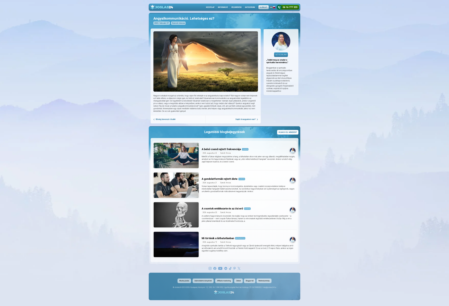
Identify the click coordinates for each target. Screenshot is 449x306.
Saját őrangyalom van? (245, 119)
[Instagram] (210, 268)
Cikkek (238, 281)
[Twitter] (239, 268)
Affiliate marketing (224, 281)
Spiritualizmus (240, 238)
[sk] (274, 7)
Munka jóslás (184, 281)
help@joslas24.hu (269, 287)
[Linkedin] (225, 268)
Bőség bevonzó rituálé (166, 119)
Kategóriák (250, 7)
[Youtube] (220, 268)
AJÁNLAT (263, 7)
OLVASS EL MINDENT (288, 132)
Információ (223, 7)
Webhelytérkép (264, 281)
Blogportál (249, 281)
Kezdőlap (210, 7)
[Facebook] (214, 268)
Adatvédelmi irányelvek (203, 281)
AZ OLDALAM (280, 55)
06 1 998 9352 (218, 287)
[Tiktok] (230, 268)
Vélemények (236, 7)
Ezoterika (245, 149)
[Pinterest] (234, 268)
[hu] (271, 7)
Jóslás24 (178, 287)
